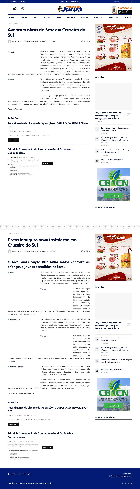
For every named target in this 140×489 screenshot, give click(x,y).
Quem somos (12, 474)
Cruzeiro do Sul (18, 23)
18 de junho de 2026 (25, 131)
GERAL (58, 17)
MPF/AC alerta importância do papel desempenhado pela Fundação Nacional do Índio (108, 115)
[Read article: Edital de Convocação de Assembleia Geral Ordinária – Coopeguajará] (23, 167)
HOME (11, 17)
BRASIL (47, 17)
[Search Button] (131, 1)
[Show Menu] (9, 9)
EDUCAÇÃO (98, 17)
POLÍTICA (71, 17)
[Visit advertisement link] (113, 47)
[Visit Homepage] (70, 9)
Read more (14, 140)
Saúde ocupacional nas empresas (112, 159)
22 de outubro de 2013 (32, 41)
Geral (53, 41)
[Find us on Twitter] (125, 483)
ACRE (36, 17)
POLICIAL (84, 17)
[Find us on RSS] (131, 483)
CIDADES (23, 17)
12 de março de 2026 (25, 157)
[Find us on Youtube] (129, 483)
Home (9, 23)
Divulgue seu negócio (25, 474)
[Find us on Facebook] (122, 483)
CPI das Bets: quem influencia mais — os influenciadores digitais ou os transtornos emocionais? (114, 140)
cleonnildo (17, 41)
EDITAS (126, 17)
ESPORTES (113, 17)
